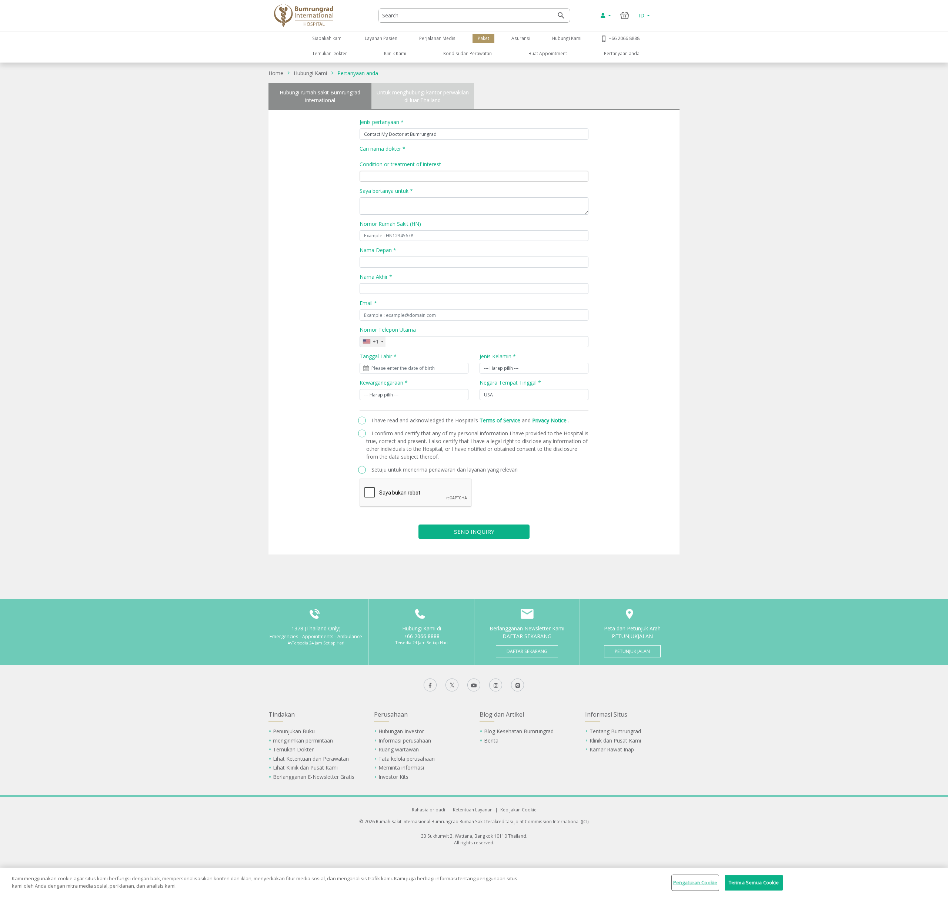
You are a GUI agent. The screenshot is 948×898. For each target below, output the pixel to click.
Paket (483, 38)
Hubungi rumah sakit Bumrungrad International (320, 96)
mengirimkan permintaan (303, 740)
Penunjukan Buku (294, 731)
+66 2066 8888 (624, 38)
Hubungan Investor (401, 731)
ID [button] (642, 15)
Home (275, 73)
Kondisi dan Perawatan (467, 53)
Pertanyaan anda (622, 53)
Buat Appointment (547, 53)
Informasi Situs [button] (606, 714)
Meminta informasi (401, 767)
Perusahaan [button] (391, 714)
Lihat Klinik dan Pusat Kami (305, 767)
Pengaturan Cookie (695, 882)
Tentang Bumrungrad (615, 731)
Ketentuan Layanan (473, 809)
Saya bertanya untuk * (386, 190)
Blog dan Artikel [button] (502, 714)
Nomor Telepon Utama (388, 329)
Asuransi (520, 38)
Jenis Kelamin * (498, 356)
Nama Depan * (378, 250)
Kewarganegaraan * (384, 382)
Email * (368, 302)
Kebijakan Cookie (518, 809)
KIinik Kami (395, 53)
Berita (491, 740)
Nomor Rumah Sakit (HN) (390, 223)
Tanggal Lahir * (378, 356)
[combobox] (372, 341)
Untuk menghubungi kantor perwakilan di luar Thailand (423, 96)
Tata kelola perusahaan (406, 758)
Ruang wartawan (398, 749)
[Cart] (625, 15)
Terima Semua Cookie (754, 882)
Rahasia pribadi (428, 809)
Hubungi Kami (566, 38)
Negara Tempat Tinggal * (510, 382)
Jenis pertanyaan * (382, 121)
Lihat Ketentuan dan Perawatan (311, 758)
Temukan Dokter (329, 53)
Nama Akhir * (376, 276)
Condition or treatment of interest (400, 164)
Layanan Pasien (381, 38)
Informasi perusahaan (404, 740)
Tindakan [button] (281, 714)
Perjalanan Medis (437, 38)
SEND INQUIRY (474, 531)
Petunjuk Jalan (632, 651)
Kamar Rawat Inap (612, 749)
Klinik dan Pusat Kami (615, 740)
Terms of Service (501, 420)
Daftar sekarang (527, 651)
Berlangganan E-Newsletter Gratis (313, 776)
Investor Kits (393, 776)
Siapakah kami (327, 38)
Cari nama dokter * (382, 148)
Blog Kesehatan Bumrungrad (519, 731)
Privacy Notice (550, 420)
